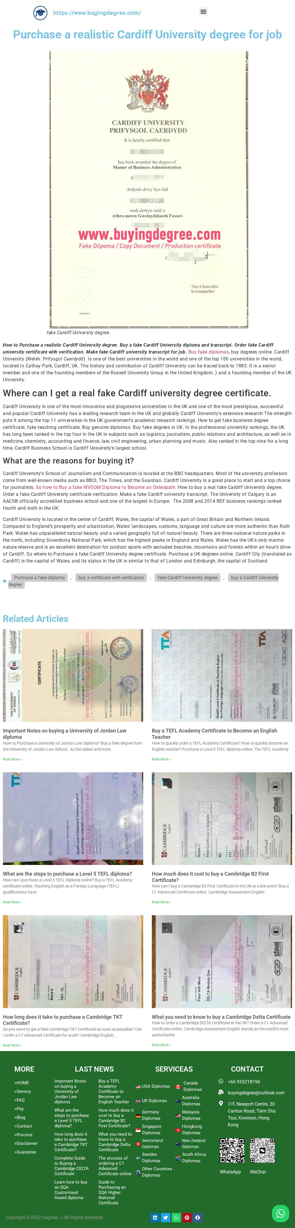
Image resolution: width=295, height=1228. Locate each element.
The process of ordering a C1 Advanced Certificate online (115, 1166)
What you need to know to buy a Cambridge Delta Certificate (221, 1017)
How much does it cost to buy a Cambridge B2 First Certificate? (116, 1118)
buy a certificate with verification (111, 577)
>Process (23, 1134)
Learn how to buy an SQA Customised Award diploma (70, 1190)
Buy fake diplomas (208, 352)
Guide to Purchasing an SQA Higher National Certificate (112, 1192)
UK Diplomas (154, 1100)
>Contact (23, 1126)
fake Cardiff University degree (188, 577)
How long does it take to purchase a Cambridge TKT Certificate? (71, 1142)
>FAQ (19, 1100)
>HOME (21, 1082)
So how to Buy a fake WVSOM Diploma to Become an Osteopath (105, 487)
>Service (22, 1091)
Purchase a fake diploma (39, 577)
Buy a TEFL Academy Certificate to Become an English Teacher (114, 1091)
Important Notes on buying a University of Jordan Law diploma (70, 1091)
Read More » (12, 759)
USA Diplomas (156, 1086)
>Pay (19, 1108)
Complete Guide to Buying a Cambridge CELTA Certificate (71, 1166)
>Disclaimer (25, 1143)
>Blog (19, 1117)
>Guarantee (25, 1152)
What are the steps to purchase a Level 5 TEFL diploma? (67, 874)
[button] (203, 11)
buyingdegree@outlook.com (256, 1093)
